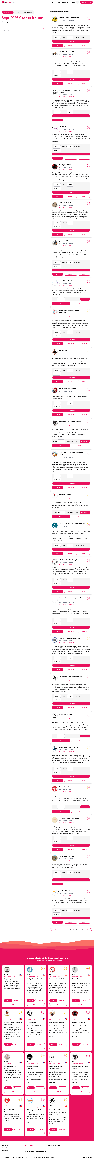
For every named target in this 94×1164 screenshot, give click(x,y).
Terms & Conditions (50, 1157)
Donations (71, 22)
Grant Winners (6, 1147)
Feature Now (84, 299)
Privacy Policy (41, 1157)
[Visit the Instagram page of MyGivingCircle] (88, 1157)
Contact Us (34, 1157)
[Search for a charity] (77, 2)
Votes (64, 22)
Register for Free (29, 1149)
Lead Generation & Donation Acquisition (35, 1151)
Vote (52, 2)
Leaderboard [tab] (7, 12)
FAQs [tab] (17, 12)
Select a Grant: (6, 27)
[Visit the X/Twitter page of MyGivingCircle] (86, 1157)
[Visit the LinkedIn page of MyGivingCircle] (91, 1157)
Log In (73, 2)
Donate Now (71, 41)
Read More (7, 991)
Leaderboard (65, 2)
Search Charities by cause (54, 1145)
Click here (31, 960)
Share (83, 45)
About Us (28, 1157)
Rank (60, 22)
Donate (58, 2)
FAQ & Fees (5, 1145)
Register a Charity (86, 2)
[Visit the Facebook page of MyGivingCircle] (84, 1157)
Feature (70, 45)
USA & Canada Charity (9, 976)
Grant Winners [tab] (28, 12)
